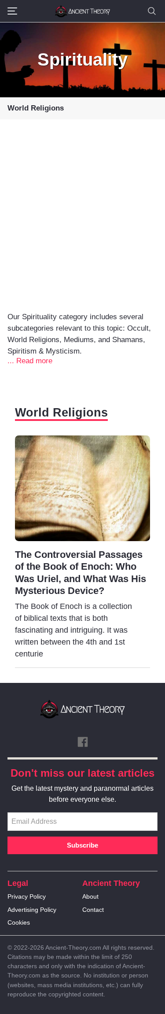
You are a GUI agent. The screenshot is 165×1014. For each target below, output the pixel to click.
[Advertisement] (82, 224)
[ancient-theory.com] (83, 11)
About (90, 896)
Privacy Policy (26, 896)
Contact (93, 909)
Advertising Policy (31, 909)
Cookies (18, 922)
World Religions (35, 108)
